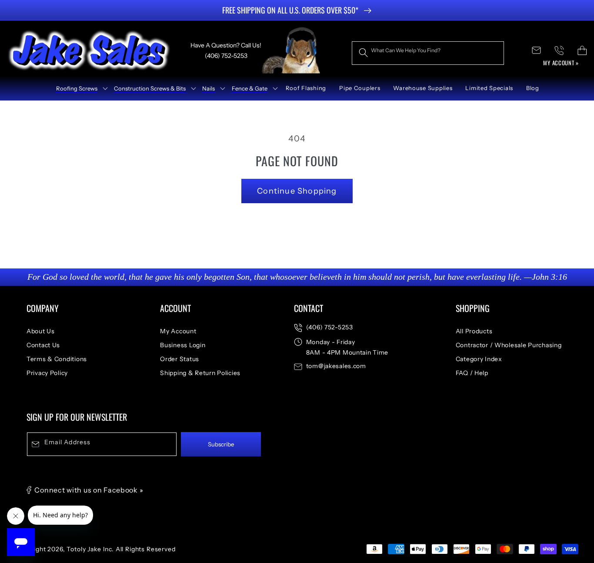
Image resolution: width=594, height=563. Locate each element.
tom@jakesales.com (336, 366)
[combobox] (428, 53)
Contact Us (43, 345)
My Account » (561, 62)
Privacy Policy (47, 373)
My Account (178, 331)
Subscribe (221, 444)
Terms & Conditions (57, 359)
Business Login (182, 345)
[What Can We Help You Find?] (363, 52)
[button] (78, 88)
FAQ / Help (472, 373)
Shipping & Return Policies (200, 373)
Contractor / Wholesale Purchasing (509, 345)
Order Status (179, 359)
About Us (41, 331)
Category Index (479, 359)
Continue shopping (297, 191)
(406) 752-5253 (329, 327)
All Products (474, 331)
